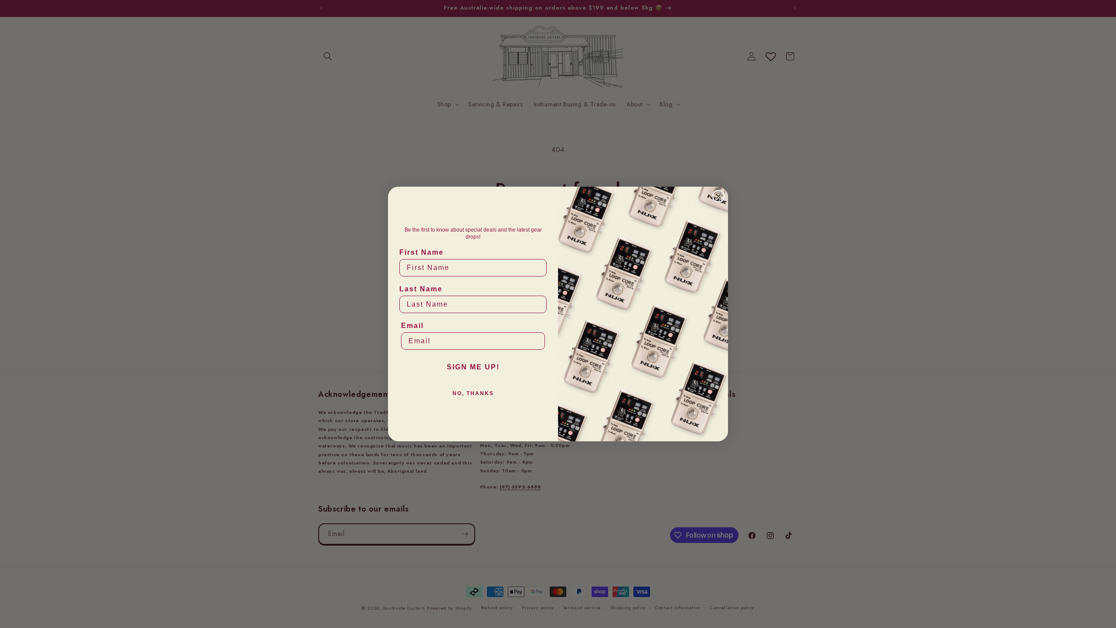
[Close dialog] (718, 196)
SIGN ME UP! (473, 367)
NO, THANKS (473, 393)
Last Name (420, 289)
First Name (421, 252)
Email (412, 325)
